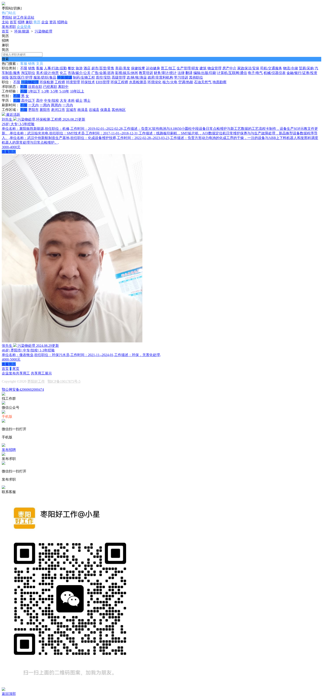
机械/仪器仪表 (275, 73)
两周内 (56, 105)
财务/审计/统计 (165, 73)
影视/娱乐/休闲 (126, 73)
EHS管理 (103, 82)
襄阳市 (45, 110)
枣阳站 (7, 17)
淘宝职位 (28, 73)
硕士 (79, 100)
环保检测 (47, 82)
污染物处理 (43, 31)
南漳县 (82, 110)
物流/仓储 (290, 68)
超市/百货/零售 (102, 68)
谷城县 (94, 110)
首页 (13, 22)
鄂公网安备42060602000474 (23, 389)
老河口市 (58, 110)
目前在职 (35, 87)
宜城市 (71, 110)
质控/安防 (103, 77)
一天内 (33, 105)
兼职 (29, 22)
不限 (23, 68)
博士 (87, 100)
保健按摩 (138, 68)
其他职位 (196, 77)
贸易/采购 (306, 68)
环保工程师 (119, 82)
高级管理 (119, 77)
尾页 (15, 369)
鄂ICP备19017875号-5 (63, 381)
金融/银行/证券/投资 (302, 73)
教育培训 (146, 73)
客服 (39, 68)
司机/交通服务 (271, 68)
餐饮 (71, 68)
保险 (5, 77)
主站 (5, 22)
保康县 (105, 110)
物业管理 (214, 68)
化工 (63, 73)
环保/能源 (21, 31)
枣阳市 (33, 110)
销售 (31, 68)
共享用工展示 (41, 373)
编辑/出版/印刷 (204, 73)
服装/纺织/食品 (44, 77)
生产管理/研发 (188, 68)
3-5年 (54, 91)
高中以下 (28, 100)
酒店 (87, 68)
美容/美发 (122, 68)
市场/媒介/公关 (79, 73)
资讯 (52, 22)
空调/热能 (185, 82)
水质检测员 (138, 82)
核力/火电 (169, 82)
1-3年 (45, 91)
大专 (63, 100)
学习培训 (181, 77)
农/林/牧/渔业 (137, 77)
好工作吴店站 (23, 17)
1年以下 (34, 91)
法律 (181, 73)
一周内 (45, 105)
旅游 (79, 68)
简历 (36, 22)
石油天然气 (203, 82)
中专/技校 (51, 100)
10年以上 (77, 91)
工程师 (59, 82)
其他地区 (119, 110)
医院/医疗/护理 (21, 77)
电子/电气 (255, 73)
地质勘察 (219, 82)
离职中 (63, 87)
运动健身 (153, 68)
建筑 (203, 68)
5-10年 (64, 91)
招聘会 (62, 22)
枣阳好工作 (36, 381)
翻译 (188, 73)
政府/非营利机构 (160, 77)
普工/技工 (168, 68)
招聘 (21, 22)
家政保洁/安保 (248, 68)
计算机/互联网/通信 (232, 73)
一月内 (67, 105)
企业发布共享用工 (16, 373)
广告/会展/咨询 (102, 73)
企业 (44, 22)
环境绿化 (154, 82)
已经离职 (50, 87)
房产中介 (229, 68)
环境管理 (73, 82)
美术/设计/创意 (47, 73)
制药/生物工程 (84, 77)
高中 (39, 100)
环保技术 (88, 82)
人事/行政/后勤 (55, 68)
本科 (71, 100)
